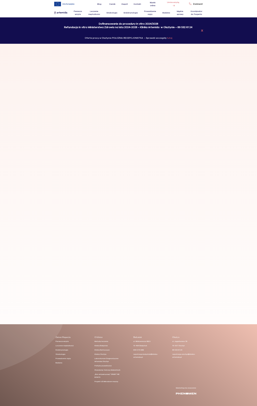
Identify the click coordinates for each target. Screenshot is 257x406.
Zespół (124, 4)
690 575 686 (138, 350)
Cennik (112, 4)
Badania (166, 13)
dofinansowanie (148, 163)
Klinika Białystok (101, 346)
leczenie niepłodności (185, 76)
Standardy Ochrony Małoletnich (107, 370)
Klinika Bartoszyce (102, 350)
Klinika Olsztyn (100, 354)
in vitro (155, 76)
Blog (99, 4)
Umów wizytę (173, 2)
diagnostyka (147, 76)
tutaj (169, 38)
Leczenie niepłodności (65, 346)
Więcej (147, 144)
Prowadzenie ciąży (63, 358)
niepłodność (147, 79)
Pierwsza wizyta (62, 341)
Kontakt (137, 4)
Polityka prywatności (103, 366)
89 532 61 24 (177, 350)
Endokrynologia (131, 13)
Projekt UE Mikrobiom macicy (106, 381)
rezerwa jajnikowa (160, 79)
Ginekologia (111, 13)
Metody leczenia (101, 341)
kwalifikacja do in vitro (167, 76)
